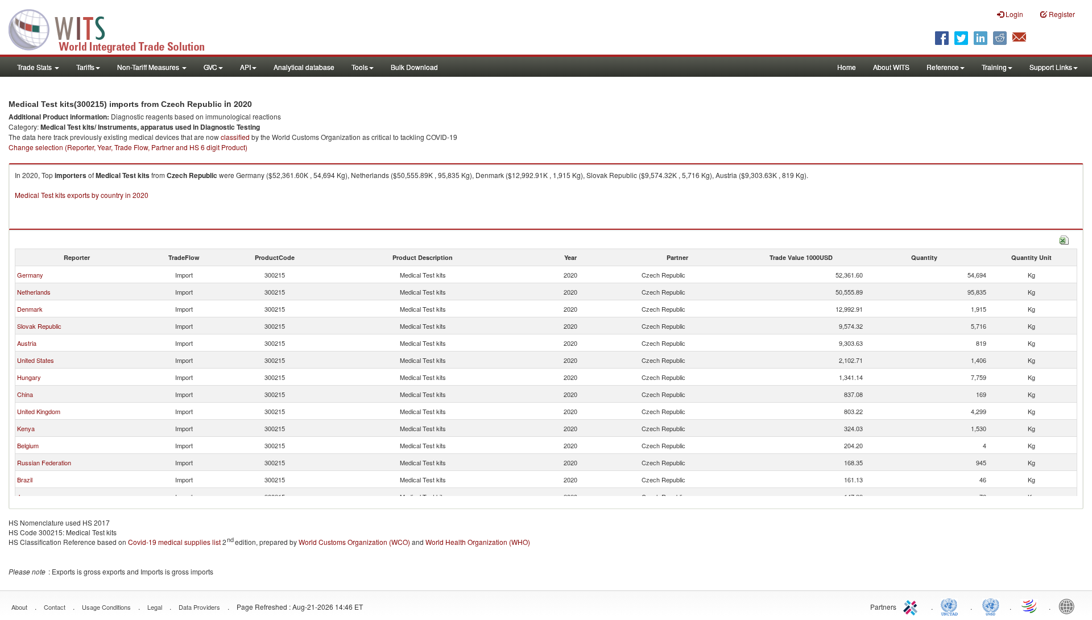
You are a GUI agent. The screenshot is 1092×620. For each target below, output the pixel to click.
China (25, 394)
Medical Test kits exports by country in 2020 (81, 195)
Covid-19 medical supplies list (174, 542)
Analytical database (304, 67)
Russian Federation (44, 462)
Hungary (29, 377)
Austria (26, 343)
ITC (912, 605)
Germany (30, 274)
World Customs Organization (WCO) (354, 542)
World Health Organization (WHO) (477, 542)
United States (35, 360)
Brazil (24, 479)
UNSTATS (990, 605)
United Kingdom (38, 411)
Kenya (26, 428)
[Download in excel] (1064, 238)
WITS (114, 28)
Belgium (28, 445)
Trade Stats (35, 67)
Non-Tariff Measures (149, 67)
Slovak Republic (39, 325)
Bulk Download (414, 67)
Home (846, 67)
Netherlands (34, 291)
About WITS (891, 67)
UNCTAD (951, 605)
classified (235, 137)
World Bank (1069, 605)
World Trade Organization (1030, 605)
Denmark (30, 308)
